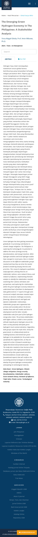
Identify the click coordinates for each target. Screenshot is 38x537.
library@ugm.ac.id (22, 422)
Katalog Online (19, 514)
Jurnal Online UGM (19, 503)
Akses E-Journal (19, 496)
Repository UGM (19, 518)
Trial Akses (19, 478)
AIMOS (19, 493)
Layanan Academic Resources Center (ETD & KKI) (19, 446)
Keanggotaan (19, 435)
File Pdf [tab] (22, 59)
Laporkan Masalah (27, 532)
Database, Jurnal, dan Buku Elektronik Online (19, 471)
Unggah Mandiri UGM (19, 489)
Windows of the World (19, 453)
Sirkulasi (19, 439)
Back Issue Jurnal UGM (19, 507)
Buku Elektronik (19, 475)
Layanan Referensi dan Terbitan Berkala (19, 442)
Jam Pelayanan (19, 432)
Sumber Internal (19, 464)
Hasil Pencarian (13, 15)
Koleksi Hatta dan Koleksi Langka (19, 450)
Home (4, 15)
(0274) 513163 (22, 420)
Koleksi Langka (19, 511)
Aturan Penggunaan (9, 534)
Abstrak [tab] (8, 59)
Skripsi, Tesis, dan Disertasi (19, 500)
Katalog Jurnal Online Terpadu (19, 468)
